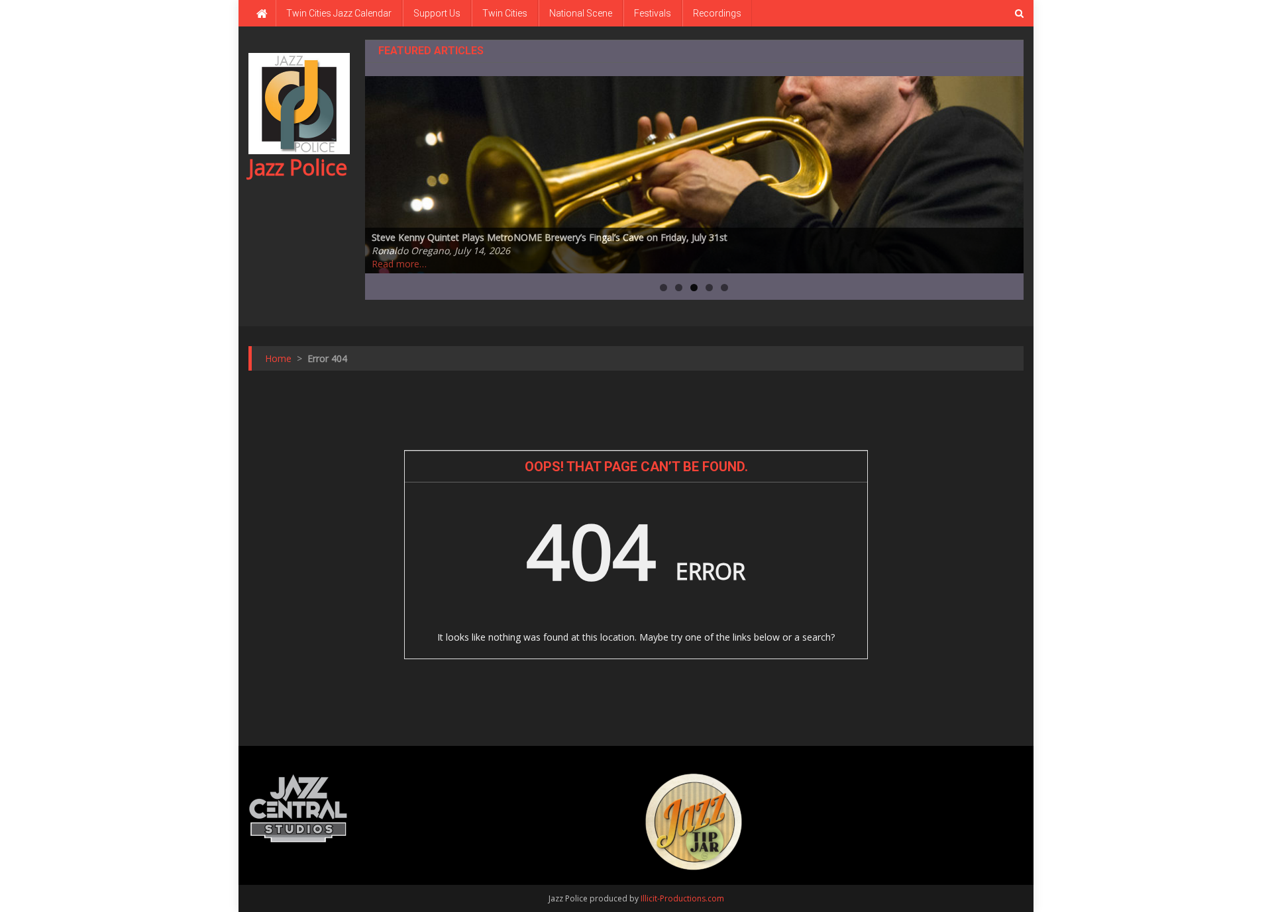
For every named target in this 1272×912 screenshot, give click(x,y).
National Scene (580, 13)
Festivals (652, 13)
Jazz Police (297, 167)
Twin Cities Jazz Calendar (339, 13)
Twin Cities (504, 13)
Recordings (717, 13)
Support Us (436, 13)
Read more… (399, 263)
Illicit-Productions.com (682, 898)
